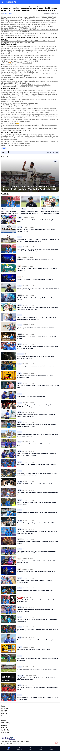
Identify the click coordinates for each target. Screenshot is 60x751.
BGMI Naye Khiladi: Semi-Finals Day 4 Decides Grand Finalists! (35, 260)
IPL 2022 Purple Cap (37, 26)
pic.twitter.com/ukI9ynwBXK (29, 61)
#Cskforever (5, 61)
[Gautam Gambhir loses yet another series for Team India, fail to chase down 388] (8, 599)
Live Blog (20, 597)
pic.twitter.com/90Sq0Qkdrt (48, 129)
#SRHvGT (30, 85)
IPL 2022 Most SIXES (29, 28)
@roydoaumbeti (14, 61)
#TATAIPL (30, 129)
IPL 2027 (4, 711)
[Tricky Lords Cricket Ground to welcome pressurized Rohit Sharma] (8, 668)
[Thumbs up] (3, 152)
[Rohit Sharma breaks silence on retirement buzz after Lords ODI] (8, 463)
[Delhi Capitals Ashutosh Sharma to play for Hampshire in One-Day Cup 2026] (8, 385)
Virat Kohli (4, 713)
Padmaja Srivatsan (7, 13)
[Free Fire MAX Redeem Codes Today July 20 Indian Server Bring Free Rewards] (8, 541)
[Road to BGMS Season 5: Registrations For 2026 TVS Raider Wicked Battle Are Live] (8, 268)
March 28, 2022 (25, 130)
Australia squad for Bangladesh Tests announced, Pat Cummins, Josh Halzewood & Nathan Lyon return (50, 212)
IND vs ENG (4, 708)
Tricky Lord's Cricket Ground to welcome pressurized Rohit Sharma (37, 669)
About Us (4, 727)
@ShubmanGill (32, 125)
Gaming (19, 217)
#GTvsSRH (24, 85)
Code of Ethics (5, 732)
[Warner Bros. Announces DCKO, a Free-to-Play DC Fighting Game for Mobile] (8, 219)
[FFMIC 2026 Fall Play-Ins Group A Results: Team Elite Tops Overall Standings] (8, 336)
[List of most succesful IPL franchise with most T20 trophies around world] (8, 687)
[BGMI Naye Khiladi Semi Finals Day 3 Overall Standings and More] (8, 278)
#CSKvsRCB (41, 59)
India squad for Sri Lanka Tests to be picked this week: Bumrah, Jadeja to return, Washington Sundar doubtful (29, 187)
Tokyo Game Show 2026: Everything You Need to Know (33, 649)
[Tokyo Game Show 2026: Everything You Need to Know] (8, 648)
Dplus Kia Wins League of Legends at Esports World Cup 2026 (35, 523)
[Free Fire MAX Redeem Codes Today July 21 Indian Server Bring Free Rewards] (8, 297)
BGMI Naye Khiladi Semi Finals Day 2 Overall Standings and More (36, 571)
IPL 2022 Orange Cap (22, 26)
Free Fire (20, 295)
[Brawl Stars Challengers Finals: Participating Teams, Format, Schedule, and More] (8, 375)
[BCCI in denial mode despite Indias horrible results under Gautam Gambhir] (8, 443)
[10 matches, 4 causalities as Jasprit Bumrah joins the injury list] (8, 638)
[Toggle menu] (2, 2)
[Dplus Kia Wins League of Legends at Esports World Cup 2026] (8, 521)
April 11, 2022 (40, 87)
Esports (20, 227)
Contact (3, 720)
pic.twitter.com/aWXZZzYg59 (30, 103)
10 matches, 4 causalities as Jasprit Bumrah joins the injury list (35, 640)
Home (3, 706)
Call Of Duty (20, 354)
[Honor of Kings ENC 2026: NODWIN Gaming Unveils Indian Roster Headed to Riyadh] (8, 229)
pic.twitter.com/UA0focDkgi (42, 85)
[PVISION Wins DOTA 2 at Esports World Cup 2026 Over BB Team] (8, 482)
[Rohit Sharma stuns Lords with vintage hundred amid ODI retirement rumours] (8, 580)
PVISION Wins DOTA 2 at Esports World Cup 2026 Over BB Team (35, 484)
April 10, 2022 (25, 105)
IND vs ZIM (19, 749)
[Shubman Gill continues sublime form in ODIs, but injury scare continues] (8, 590)
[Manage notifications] (56, 743)
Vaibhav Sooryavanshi (8, 716)
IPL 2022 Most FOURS (15, 28)
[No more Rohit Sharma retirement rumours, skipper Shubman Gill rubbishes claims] (8, 502)
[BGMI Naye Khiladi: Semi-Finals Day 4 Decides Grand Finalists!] (8, 258)
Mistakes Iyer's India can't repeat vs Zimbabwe (31, 396)
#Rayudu (34, 59)
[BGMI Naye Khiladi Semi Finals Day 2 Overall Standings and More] (8, 570)
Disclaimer (4, 725)
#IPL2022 (48, 59)
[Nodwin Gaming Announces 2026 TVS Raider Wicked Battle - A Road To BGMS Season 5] (8, 560)
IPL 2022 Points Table (8, 26)
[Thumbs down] (8, 152)
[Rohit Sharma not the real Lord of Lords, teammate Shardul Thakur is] (8, 492)
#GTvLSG (36, 129)
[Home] (12, 2)
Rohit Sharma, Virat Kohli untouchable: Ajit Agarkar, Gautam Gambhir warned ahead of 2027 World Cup (10, 212)
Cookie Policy (5, 730)
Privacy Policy (5, 723)
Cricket (4, 148)
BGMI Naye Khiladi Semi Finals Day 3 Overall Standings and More (36, 279)
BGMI (19, 257)
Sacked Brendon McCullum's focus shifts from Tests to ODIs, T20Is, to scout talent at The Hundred (30, 212)
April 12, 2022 (27, 63)
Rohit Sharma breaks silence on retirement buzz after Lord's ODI (36, 464)
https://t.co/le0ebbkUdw (18, 129)
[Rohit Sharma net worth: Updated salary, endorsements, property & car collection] (8, 658)
